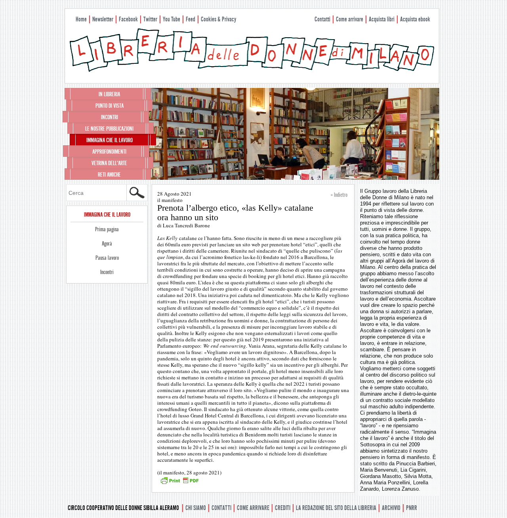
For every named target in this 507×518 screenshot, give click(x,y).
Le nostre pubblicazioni (109, 129)
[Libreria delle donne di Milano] (252, 70)
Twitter (150, 19)
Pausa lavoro (107, 258)
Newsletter (102, 19)
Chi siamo (195, 508)
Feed (190, 19)
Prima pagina (107, 229)
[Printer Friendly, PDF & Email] (179, 483)
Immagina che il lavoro (109, 140)
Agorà (107, 243)
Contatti (322, 19)
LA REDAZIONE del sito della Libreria (336, 508)
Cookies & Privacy (218, 19)
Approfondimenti (109, 152)
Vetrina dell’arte (109, 163)
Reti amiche (109, 174)
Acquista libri (382, 19)
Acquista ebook (415, 19)
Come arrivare (349, 19)
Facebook (128, 19)
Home (81, 19)
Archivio (391, 508)
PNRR (411, 508)
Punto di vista (109, 106)
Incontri (109, 117)
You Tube (171, 19)
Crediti (282, 508)
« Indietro (339, 195)
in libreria (109, 94)
